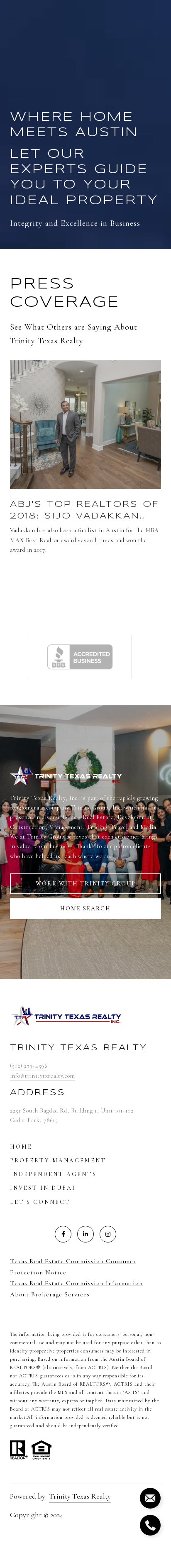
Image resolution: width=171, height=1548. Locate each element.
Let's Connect (40, 1202)
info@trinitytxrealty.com (42, 1075)
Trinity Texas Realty (80, 1496)
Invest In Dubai (43, 1187)
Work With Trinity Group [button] (86, 883)
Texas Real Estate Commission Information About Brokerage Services (76, 1289)
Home (21, 1146)
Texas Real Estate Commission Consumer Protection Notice (73, 1267)
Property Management (58, 1160)
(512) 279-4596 (28, 1065)
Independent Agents (53, 1174)
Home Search (85, 908)
